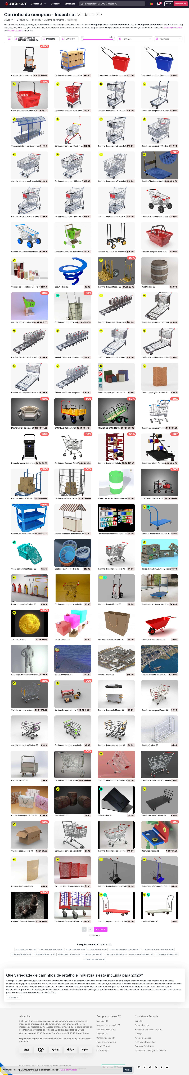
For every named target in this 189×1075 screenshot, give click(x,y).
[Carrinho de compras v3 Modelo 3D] (116, 200)
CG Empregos (102, 1050)
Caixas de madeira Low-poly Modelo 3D (158, 569)
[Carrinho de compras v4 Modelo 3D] (72, 200)
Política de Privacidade (145, 1042)
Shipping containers (172, 27)
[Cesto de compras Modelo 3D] (159, 236)
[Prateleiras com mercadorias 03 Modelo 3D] (116, 518)
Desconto (50, 39)
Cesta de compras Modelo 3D (23, 110)
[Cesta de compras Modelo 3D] (29, 95)
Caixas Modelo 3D (62, 639)
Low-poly (70, 39)
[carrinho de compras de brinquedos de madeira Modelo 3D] (29, 306)
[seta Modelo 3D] (72, 271)
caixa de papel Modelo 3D (22, 851)
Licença (138, 1033)
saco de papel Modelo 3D (22, 886)
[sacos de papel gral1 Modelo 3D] (116, 377)
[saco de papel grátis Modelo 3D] (159, 377)
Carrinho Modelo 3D (150, 745)
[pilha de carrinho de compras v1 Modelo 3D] (72, 377)
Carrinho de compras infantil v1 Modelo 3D (72, 146)
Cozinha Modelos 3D (76, 949)
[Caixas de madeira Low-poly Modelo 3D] (159, 553)
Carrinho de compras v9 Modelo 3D (113, 146)
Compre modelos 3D (108, 1016)
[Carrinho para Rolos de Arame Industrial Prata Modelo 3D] (72, 482)
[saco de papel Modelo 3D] (29, 870)
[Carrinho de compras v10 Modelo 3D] (159, 95)
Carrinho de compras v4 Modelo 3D (69, 216)
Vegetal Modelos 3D (22, 954)
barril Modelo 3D (148, 287)
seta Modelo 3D (61, 287)
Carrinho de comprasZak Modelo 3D (113, 780)
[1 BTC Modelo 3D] (29, 623)
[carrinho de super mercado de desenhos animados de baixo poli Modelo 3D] (159, 764)
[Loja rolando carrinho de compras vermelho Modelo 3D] (116, 59)
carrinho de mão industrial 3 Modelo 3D (158, 886)
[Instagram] (138, 1067)
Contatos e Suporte (146, 1016)
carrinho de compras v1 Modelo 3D (25, 392)
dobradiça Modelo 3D (151, 851)
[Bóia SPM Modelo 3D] (72, 659)
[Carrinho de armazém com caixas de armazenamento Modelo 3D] (72, 59)
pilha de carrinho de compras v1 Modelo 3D (73, 392)
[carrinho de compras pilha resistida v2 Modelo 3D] (116, 306)
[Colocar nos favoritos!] (44, 70)
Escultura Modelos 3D (26, 949)
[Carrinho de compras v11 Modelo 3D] (116, 95)
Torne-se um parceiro (106, 1042)
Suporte (138, 1021)
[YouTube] (167, 1067)
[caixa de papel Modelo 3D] (29, 835)
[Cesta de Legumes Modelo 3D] (29, 553)
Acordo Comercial (143, 1038)
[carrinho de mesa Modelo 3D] (159, 800)
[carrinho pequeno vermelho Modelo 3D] (116, 905)
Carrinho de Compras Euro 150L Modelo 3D (73, 463)
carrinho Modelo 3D (150, 921)
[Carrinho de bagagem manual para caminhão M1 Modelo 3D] (29, 59)
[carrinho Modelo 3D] (159, 905)
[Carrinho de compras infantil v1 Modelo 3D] (72, 130)
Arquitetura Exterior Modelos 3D (124, 949)
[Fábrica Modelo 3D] (116, 659)
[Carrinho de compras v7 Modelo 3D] (29, 165)
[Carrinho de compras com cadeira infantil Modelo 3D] (159, 412)
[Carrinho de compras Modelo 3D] (116, 553)
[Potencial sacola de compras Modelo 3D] (29, 447)
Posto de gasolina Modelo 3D (23, 604)
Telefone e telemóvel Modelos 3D (158, 949)
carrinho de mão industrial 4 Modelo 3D (114, 886)
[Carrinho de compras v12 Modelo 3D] (72, 95)
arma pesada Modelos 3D (142, 954)
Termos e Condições (144, 1046)
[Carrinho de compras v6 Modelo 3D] (72, 165)
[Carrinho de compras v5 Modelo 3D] (116, 165)
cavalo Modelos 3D (98, 949)
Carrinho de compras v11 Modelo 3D (113, 110)
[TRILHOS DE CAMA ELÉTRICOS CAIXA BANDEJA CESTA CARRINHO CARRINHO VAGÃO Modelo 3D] (116, 412)
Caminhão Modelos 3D (167, 954)
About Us (24, 1016)
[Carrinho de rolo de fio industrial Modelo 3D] (116, 447)
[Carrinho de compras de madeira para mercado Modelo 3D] (72, 236)
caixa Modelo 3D (105, 816)
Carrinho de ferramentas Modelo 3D (26, 534)
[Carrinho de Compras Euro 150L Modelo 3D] (72, 447)
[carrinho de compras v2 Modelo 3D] (116, 341)
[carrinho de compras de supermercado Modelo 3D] (116, 835)
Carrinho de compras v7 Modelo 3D (26, 181)
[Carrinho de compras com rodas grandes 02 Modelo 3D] (159, 200)
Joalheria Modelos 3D (45, 954)
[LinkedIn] (161, 1067)
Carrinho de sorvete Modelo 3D (111, 710)
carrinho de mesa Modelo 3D (154, 816)
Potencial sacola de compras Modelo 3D (28, 463)
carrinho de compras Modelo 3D (68, 322)
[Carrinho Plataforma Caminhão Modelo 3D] (159, 165)
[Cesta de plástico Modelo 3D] (72, 553)
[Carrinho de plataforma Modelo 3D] (159, 588)
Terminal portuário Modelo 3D (154, 674)
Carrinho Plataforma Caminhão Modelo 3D (159, 181)
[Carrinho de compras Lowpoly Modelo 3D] (29, 694)
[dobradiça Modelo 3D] (159, 835)
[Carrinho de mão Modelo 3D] (116, 588)
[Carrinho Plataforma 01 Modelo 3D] (159, 518)
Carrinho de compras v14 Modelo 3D (26, 216)
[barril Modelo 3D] (159, 271)
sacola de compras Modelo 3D (24, 816)
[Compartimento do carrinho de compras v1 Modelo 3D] (29, 130)
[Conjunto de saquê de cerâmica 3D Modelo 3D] (29, 905)
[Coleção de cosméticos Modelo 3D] (29, 271)
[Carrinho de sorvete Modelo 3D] (116, 694)
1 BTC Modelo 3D (18, 639)
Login (168, 4)
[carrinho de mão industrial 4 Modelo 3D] (116, 870)
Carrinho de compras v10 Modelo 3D (157, 110)
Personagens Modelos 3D (51, 949)
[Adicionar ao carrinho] (39, 70)
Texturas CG (102, 1033)
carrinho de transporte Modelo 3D (69, 921)
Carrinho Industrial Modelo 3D (23, 498)
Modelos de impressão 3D (108, 1025)
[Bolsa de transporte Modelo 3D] (116, 623)
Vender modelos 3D (105, 1038)
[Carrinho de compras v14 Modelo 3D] (29, 200)
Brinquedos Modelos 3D (69, 954)
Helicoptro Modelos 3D (116, 954)
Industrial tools (15, 30)
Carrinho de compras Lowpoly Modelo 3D (28, 710)
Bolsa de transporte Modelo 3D (111, 639)
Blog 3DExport (103, 1046)
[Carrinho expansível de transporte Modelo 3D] (116, 236)
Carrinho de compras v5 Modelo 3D (113, 181)
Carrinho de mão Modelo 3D (109, 604)
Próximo (99, 929)
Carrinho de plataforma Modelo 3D (156, 604)
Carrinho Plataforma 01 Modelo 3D (156, 534)
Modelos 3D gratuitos (106, 1029)
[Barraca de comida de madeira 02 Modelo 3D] (72, 518)
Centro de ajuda (142, 1025)
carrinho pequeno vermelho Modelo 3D (114, 921)
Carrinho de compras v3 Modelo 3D (113, 216)
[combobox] (136, 39)
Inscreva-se (180, 4)
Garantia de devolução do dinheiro (150, 1050)
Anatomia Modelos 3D (95, 959)
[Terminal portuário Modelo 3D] (159, 659)
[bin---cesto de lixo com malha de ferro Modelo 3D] (72, 870)
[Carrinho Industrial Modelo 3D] (29, 482)
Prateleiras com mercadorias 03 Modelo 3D (116, 534)
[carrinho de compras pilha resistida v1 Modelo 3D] (29, 341)
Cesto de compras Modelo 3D (154, 252)
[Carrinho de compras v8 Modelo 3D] (159, 130)
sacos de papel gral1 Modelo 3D (111, 392)
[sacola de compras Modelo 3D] (29, 800)
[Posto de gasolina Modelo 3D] (29, 588)
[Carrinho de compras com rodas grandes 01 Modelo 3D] (29, 236)
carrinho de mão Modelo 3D (109, 287)
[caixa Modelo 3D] (116, 800)
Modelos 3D (102, 1021)
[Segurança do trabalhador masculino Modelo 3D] (29, 659)
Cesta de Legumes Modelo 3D (23, 569)
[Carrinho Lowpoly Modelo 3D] (72, 694)
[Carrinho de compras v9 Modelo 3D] (116, 130)
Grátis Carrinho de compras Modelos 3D (28, 39)
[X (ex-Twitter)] (144, 1067)
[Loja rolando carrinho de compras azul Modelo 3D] (159, 59)
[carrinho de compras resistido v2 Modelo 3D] (159, 306)
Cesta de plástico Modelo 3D (67, 569)
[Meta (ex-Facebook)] (155, 1067)
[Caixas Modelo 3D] (72, 623)
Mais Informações (68, 1069)
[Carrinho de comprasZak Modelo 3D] (116, 764)
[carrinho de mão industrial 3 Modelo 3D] (159, 870)
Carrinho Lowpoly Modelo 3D (67, 710)
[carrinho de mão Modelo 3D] (116, 271)
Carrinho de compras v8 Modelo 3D (156, 146)
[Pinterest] (150, 1067)
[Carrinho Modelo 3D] (159, 729)
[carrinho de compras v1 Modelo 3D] (29, 377)
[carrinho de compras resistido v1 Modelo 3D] (159, 341)
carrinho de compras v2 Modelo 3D (113, 357)
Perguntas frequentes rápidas (148, 1029)
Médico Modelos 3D (93, 954)
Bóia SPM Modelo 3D (63, 674)
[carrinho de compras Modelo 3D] (72, 306)
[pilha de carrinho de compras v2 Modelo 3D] (72, 341)
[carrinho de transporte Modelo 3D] (72, 905)
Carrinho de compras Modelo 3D (111, 569)
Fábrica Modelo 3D (106, 674)
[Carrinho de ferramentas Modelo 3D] (29, 518)
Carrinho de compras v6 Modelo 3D (69, 181)
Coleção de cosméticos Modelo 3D (26, 287)
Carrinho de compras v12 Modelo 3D (70, 110)
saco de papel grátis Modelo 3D (155, 392)
